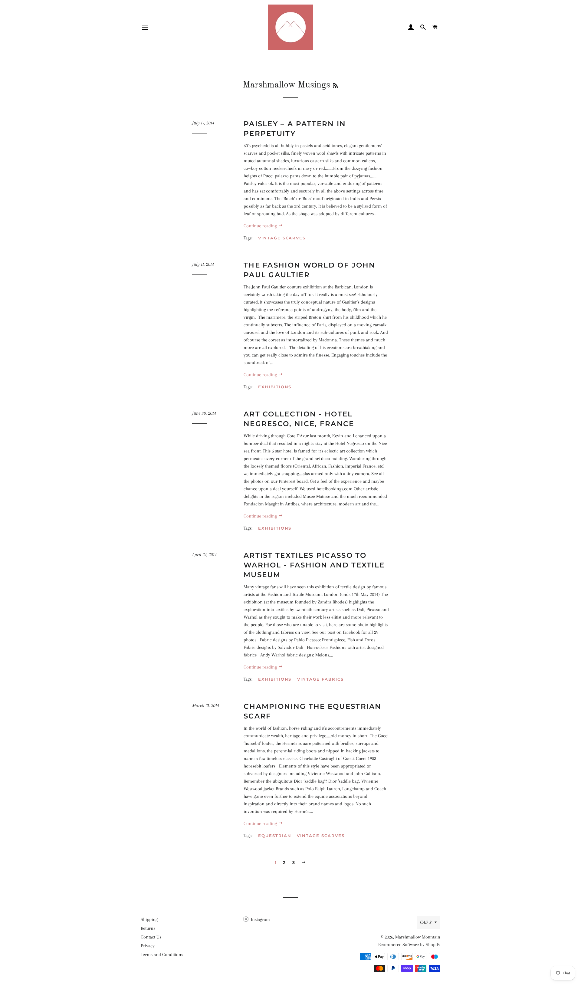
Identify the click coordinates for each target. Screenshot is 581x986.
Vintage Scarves (282, 237)
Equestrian (274, 835)
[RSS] (335, 86)
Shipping (149, 919)
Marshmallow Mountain (417, 937)
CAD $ (426, 922)
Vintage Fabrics (320, 679)
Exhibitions (274, 386)
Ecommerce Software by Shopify (409, 944)
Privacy (148, 945)
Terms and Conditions (162, 954)
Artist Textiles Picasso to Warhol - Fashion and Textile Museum (314, 565)
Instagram (260, 919)
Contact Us (151, 937)
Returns (148, 928)
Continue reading (261, 225)
